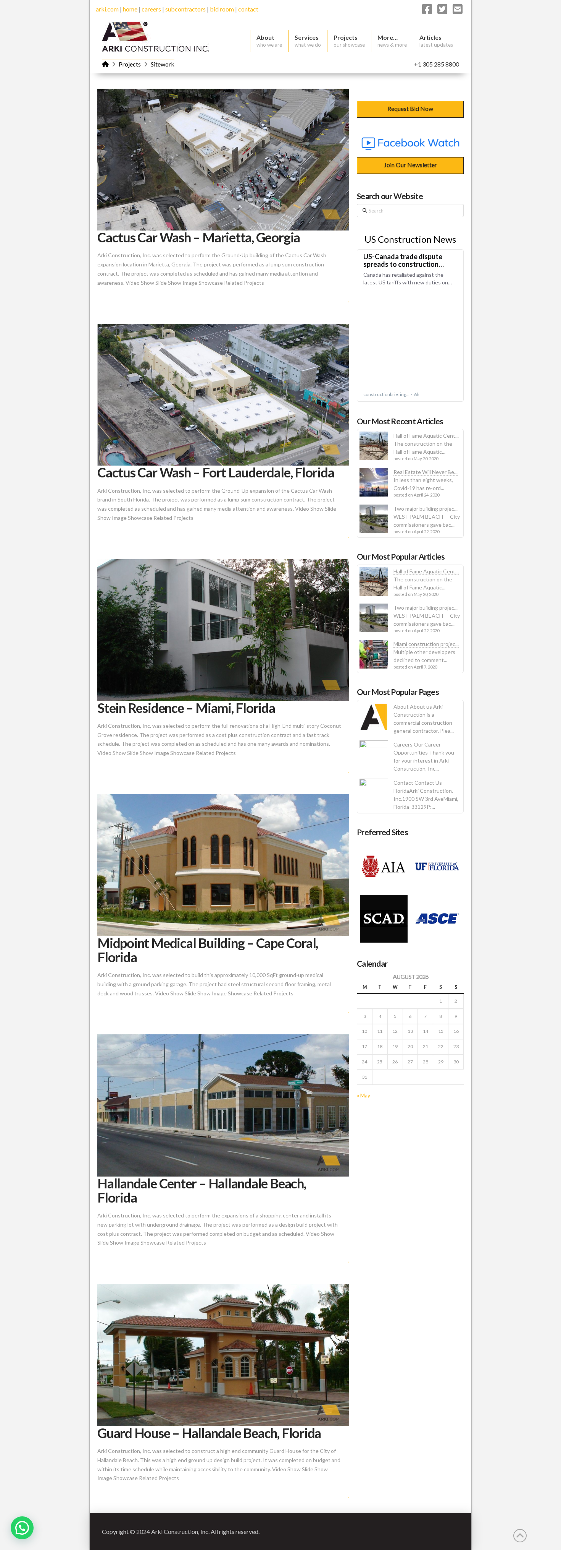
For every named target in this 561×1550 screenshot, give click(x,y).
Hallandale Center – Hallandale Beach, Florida (201, 1190)
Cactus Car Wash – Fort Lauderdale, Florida (215, 472)
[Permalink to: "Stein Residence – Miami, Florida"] (223, 630)
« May (363, 1095)
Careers (403, 744)
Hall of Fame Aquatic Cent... (426, 435)
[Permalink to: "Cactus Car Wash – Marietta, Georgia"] (223, 159)
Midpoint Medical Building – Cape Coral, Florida (207, 950)
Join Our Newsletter (410, 164)
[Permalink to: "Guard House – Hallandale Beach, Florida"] (223, 1355)
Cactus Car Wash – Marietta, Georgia (198, 237)
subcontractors (185, 9)
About (401, 706)
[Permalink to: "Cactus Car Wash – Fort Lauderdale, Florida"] (223, 395)
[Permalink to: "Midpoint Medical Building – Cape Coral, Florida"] (223, 865)
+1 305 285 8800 (436, 64)
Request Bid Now (410, 108)
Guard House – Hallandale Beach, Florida (209, 1433)
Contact (403, 782)
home (130, 9)
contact (248, 9)
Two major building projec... (425, 508)
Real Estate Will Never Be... (425, 472)
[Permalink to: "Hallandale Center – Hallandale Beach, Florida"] (223, 1105)
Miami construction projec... (426, 644)
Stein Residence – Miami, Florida (186, 708)
